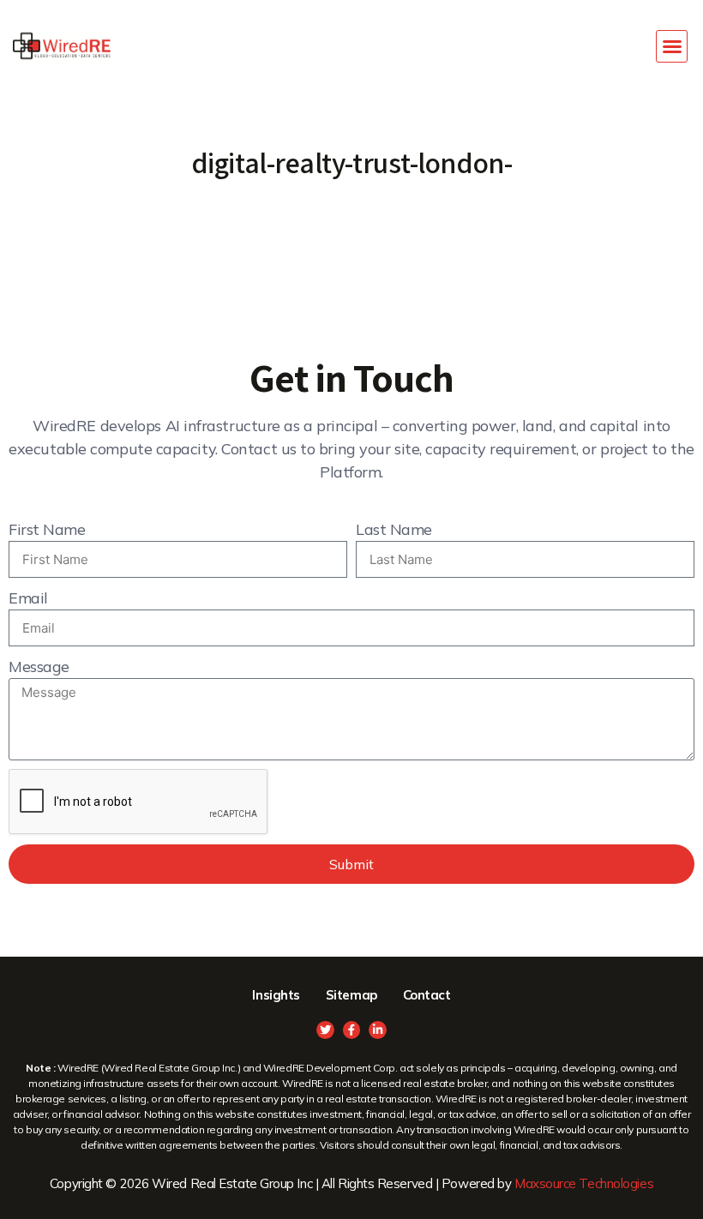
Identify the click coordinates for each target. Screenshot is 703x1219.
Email (28, 598)
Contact (427, 995)
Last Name (394, 529)
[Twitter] (325, 1030)
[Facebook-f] (352, 1030)
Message (39, 666)
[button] (672, 46)
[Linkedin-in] (378, 1030)
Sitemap (351, 995)
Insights (275, 995)
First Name (47, 529)
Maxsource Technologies (583, 1183)
